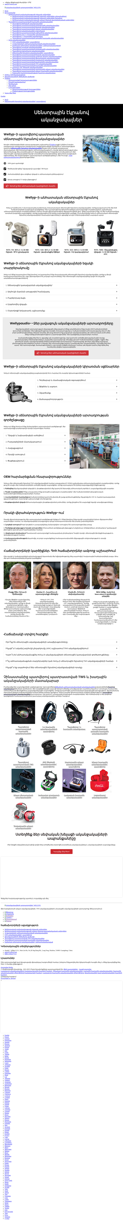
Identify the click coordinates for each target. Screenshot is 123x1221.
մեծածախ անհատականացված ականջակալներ (75, 687)
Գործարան (12, 84)
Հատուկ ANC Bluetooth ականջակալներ (27, 67)
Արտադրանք (10, 13)
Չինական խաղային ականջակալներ (68, 971)
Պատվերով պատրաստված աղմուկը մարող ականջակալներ (37, 56)
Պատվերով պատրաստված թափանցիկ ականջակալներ (35, 62)
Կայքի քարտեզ (85, 969)
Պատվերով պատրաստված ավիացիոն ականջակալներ (35, 33)
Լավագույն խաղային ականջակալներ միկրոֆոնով (63, 973)
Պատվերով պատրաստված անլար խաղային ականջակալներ (37, 71)
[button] (31, 185)
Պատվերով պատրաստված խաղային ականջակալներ (30, 22)
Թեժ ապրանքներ (71, 969)
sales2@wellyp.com (11, 4)
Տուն (6, 11)
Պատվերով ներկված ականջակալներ (27, 23)
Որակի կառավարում (16, 82)
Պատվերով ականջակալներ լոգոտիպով (28, 31)
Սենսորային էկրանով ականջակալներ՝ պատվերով (32, 53)
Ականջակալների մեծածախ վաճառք (19, 76)
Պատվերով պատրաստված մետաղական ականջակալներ (36, 58)
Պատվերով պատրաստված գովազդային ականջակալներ (35, 25)
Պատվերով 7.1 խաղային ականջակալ (27, 36)
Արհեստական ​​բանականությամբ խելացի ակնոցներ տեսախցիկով (39, 16)
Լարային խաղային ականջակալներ (98, 971)
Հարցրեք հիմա (7, 967)
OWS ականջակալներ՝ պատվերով (25, 42)
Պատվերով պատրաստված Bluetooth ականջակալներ (33, 27)
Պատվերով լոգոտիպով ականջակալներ (28, 51)
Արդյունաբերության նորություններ (26, 89)
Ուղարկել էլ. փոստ (8, 978)
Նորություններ (14, 87)
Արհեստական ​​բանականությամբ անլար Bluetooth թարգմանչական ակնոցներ (43, 20)
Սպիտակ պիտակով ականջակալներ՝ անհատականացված (36, 45)
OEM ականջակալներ (16, 40)
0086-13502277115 (11, 954)
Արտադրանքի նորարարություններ (22, 80)
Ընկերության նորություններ (23, 91)
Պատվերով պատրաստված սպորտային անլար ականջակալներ (38, 69)
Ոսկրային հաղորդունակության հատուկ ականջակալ (33, 73)
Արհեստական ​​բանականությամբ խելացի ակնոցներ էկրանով (37, 18)
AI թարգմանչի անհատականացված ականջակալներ (33, 44)
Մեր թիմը (12, 86)
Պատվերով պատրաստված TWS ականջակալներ (32, 64)
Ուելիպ (7, 78)
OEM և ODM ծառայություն (15, 75)
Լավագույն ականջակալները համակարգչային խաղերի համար (26, 971)
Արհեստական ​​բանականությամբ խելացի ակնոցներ (29, 14)
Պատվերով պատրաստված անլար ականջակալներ (33, 29)
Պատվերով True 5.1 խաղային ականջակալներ (30, 34)
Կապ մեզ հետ (10, 93)
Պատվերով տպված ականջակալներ (27, 47)
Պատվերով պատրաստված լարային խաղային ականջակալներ (38, 38)
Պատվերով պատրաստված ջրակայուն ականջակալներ (35, 60)
